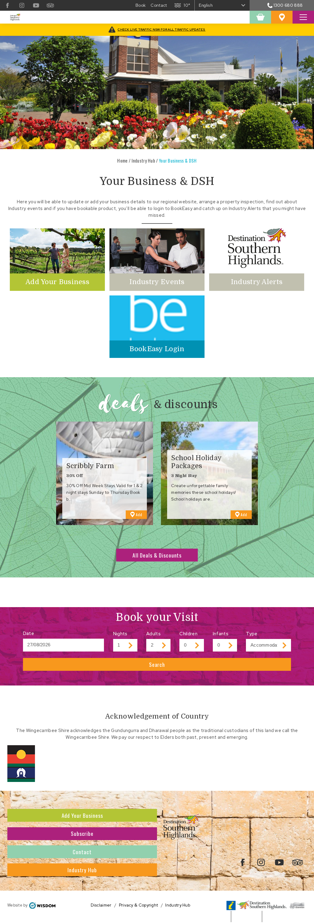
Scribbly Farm (90, 466)
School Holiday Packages (196, 462)
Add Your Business (82, 815)
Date (28, 633)
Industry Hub (143, 160)
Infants (220, 634)
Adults (153, 634)
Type (251, 634)
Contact (82, 852)
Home (122, 160)
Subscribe (82, 833)
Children (188, 634)
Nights (120, 634)
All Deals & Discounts (157, 555)
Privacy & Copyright (138, 905)
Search (157, 664)
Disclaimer (101, 905)
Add (141, 515)
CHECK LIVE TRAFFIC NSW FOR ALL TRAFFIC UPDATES (161, 30)
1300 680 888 (288, 5)
